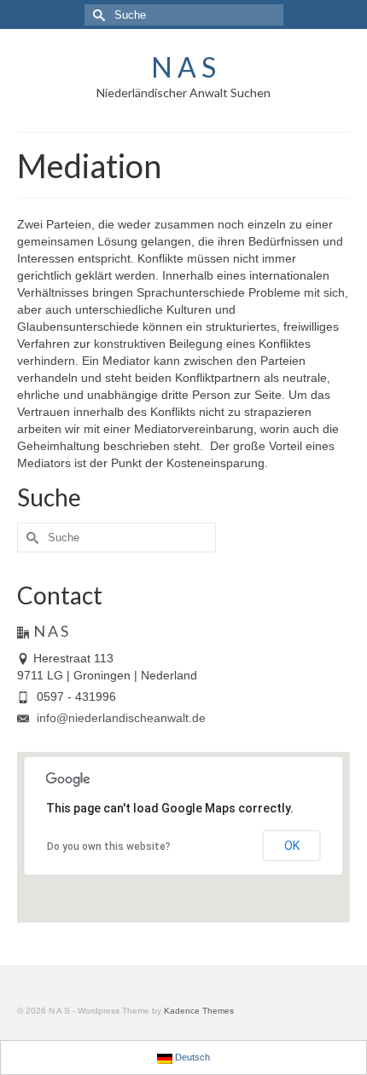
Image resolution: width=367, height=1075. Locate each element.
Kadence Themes (199, 1010)
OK (292, 845)
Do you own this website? (109, 846)
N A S (183, 67)
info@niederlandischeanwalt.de (119, 718)
